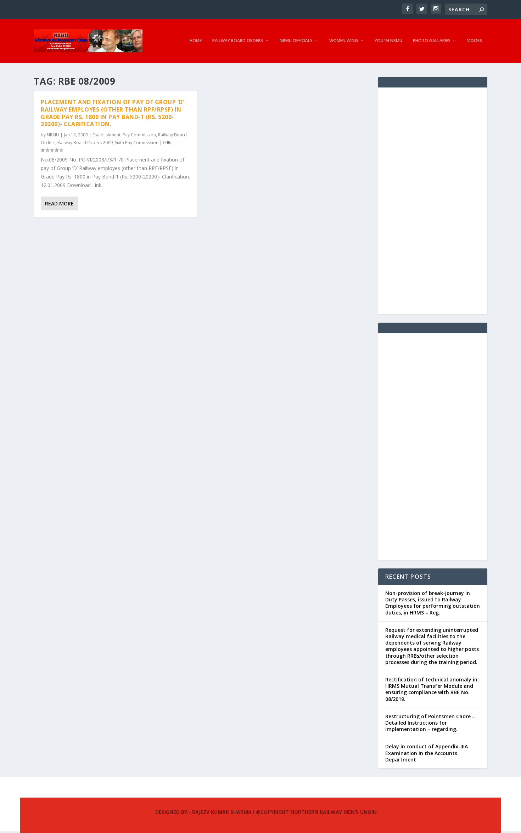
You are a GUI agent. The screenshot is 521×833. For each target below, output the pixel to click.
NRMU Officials (296, 41)
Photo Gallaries (431, 41)
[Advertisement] (432, 201)
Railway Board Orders (237, 41)
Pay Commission (139, 135)
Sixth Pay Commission (136, 143)
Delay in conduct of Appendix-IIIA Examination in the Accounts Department (426, 753)
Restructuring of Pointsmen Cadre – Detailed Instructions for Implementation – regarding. (430, 722)
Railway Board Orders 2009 (85, 143)
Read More (59, 203)
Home (196, 41)
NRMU (53, 135)
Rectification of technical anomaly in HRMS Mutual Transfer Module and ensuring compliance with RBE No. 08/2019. (431, 689)
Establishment (107, 135)
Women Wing (343, 41)
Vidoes (474, 41)
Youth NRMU (388, 41)
